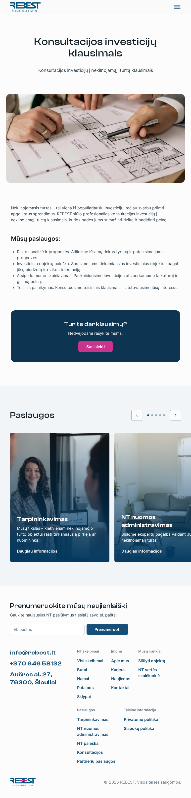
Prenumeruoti (107, 629)
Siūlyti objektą (151, 660)
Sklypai (84, 696)
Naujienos (120, 678)
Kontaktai (120, 687)
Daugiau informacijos (37, 551)
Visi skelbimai (90, 660)
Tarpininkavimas (92, 719)
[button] (175, 415)
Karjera (118, 669)
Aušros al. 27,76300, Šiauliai (33, 678)
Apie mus (120, 660)
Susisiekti (95, 346)
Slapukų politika (139, 728)
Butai (82, 669)
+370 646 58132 (36, 663)
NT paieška (87, 743)
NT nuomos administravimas (92, 731)
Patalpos (85, 687)
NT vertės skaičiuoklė (149, 672)
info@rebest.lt (33, 652)
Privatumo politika (141, 719)
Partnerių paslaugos (96, 761)
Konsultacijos (90, 752)
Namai (83, 678)
